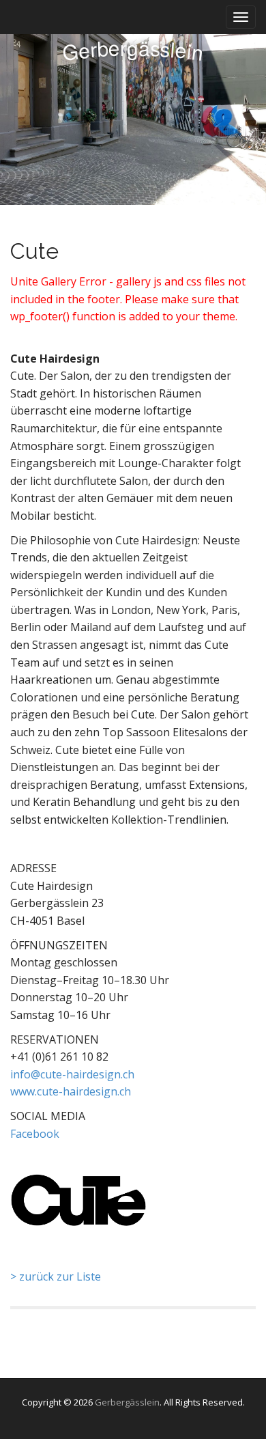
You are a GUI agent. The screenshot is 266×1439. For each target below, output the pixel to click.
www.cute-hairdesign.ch (70, 1091)
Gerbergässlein (127, 1402)
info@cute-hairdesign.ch (72, 1074)
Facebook (34, 1133)
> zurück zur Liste (55, 1276)
